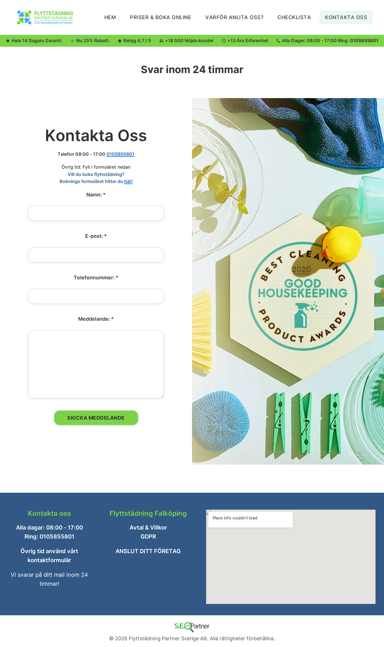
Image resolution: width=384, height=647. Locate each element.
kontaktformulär (49, 560)
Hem (110, 17)
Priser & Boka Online (160, 17)
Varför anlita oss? (234, 17)
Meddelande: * (96, 319)
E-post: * (96, 236)
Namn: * (96, 194)
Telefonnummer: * (96, 277)
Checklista (294, 17)
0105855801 (364, 40)
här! (128, 181)
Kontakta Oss (346, 17)
